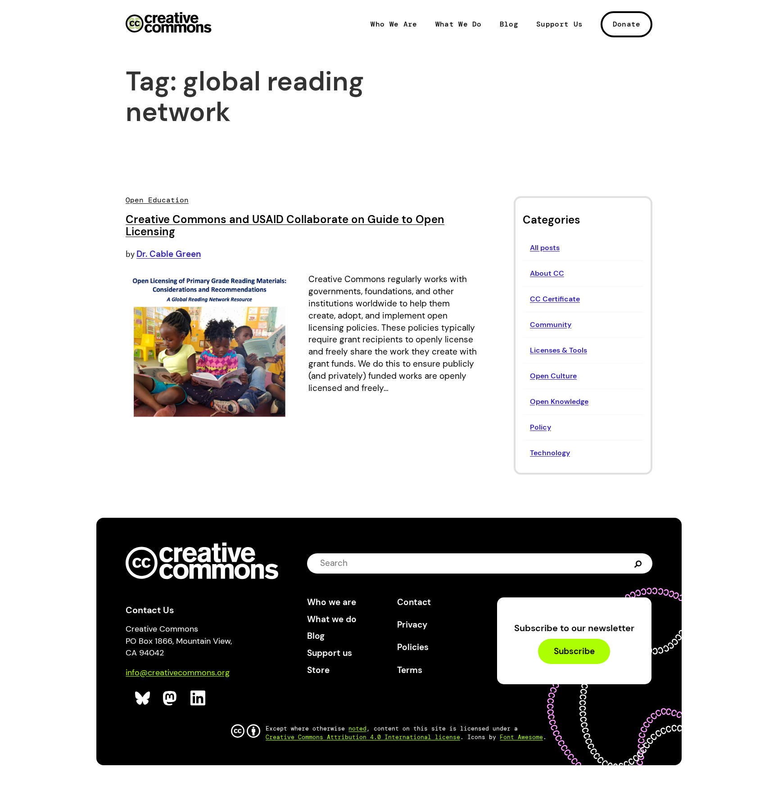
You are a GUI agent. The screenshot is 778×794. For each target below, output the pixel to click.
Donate (627, 24)
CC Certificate (555, 299)
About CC (547, 273)
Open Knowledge (559, 401)
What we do (332, 619)
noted (357, 728)
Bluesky (143, 698)
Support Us (559, 24)
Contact (414, 602)
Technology (550, 453)
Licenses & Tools (558, 350)
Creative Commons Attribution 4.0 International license (363, 737)
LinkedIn (198, 698)
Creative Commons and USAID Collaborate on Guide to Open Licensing (285, 225)
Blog (509, 24)
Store (318, 670)
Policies (413, 647)
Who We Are (394, 24)
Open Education (157, 200)
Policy (540, 427)
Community (550, 324)
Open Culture (553, 376)
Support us (329, 653)
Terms (409, 670)
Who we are (331, 602)
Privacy (412, 624)
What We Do (458, 24)
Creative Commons (169, 23)
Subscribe (574, 651)
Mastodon (171, 698)
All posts (545, 247)
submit (639, 563)
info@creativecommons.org (178, 672)
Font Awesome (521, 737)
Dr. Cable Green (168, 254)
